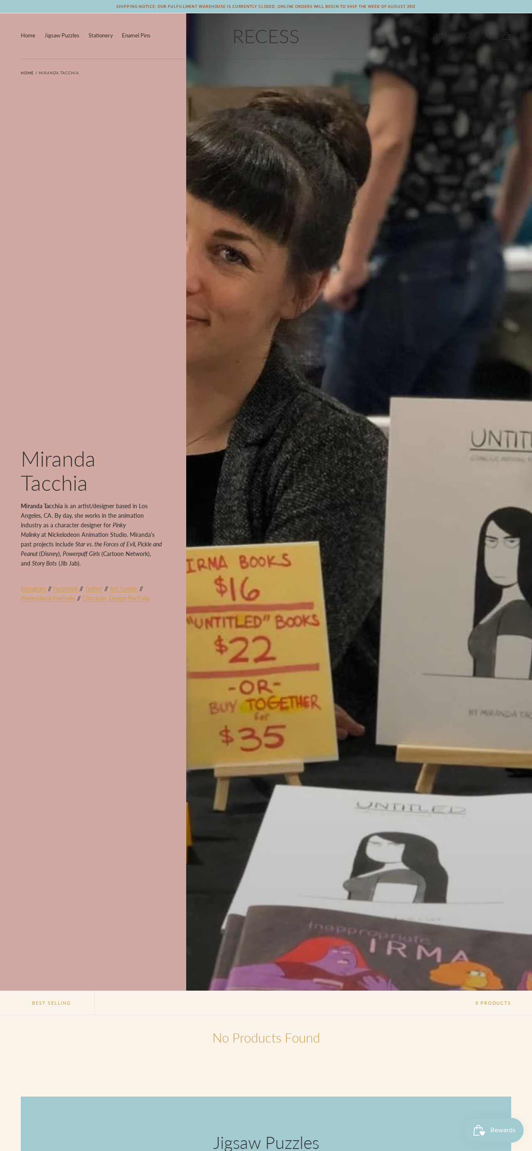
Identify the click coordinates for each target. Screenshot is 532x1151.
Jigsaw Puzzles (61, 36)
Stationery (101, 36)
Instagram (33, 588)
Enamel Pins (136, 36)
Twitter (94, 588)
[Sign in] (487, 36)
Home (28, 36)
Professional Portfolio (48, 598)
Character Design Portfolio (116, 598)
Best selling (51, 1003)
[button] (445, 37)
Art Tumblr (124, 588)
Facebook (65, 588)
